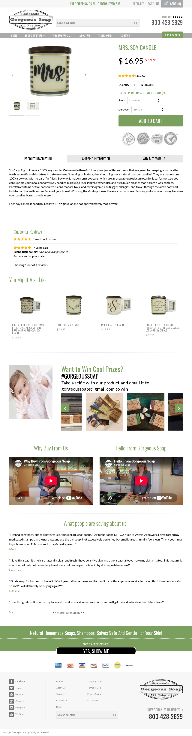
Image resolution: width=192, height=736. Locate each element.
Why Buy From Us (62, 35)
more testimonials (68, 612)
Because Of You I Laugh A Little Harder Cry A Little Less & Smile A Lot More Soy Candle (162, 327)
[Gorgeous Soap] (31, 20)
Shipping (60, 694)
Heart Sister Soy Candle (69, 325)
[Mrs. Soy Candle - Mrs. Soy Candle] (49, 71)
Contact (125, 35)
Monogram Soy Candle (112, 325)
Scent (121, 100)
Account (154, 3)
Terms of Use (94, 687)
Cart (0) (175, 3)
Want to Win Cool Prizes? (92, 369)
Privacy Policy (94, 694)
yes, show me (96, 651)
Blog (58, 706)
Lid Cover (124, 109)
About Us (85, 35)
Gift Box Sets (172, 35)
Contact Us (61, 700)
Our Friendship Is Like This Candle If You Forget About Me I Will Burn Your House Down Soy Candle (29, 329)
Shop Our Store (34, 35)
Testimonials (105, 35)
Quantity (123, 84)
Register (138, 3)
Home (14, 35)
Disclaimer (92, 700)
